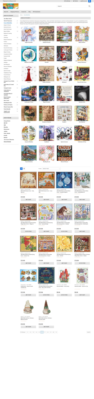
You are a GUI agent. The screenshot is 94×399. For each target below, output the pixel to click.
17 (44, 332)
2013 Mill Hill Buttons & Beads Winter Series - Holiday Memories (81, 191)
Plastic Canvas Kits (8, 107)
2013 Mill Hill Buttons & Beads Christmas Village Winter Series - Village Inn (28, 223)
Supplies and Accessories (7, 112)
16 (41, 332)
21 (56, 332)
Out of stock (28, 231)
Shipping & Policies (14, 11)
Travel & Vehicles (7, 74)
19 (50, 332)
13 (33, 332)
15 (39, 332)
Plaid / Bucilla (7, 133)
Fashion (5, 41)
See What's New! (8, 18)
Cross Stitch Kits (8, 23)
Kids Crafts (6, 100)
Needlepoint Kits (8, 102)
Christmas (6, 37)
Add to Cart (28, 199)
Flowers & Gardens (7, 43)
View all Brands (7, 141)
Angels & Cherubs (7, 25)
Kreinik (5, 135)
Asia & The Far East (7, 29)
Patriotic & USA (7, 56)
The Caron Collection (9, 139)
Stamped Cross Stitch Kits (9, 81)
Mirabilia (6, 127)
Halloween (6, 45)
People (5, 58)
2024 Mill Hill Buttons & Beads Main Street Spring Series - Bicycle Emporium (45, 256)
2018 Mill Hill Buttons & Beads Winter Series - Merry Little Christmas (46, 287)
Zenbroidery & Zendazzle (7, 90)
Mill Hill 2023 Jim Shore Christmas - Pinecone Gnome (45, 319)
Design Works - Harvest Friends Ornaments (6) (27, 287)
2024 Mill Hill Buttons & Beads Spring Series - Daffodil (64, 255)
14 (36, 332)
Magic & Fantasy (7, 52)
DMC (5, 125)
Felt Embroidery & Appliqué (8, 94)
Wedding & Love (7, 77)
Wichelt (5, 137)
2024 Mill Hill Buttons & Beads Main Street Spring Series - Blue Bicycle (81, 223)
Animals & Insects (7, 27)
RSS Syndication (36, 11)
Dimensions (6, 129)
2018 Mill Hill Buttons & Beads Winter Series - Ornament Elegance (63, 191)
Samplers (6, 62)
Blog (30, 11)
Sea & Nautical (7, 64)
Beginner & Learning (8, 33)
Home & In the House (8, 48)
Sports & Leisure (7, 70)
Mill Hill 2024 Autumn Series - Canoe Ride (45, 191)
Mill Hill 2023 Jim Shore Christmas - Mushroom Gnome (27, 319)
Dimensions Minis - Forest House (63, 286)
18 (47, 332)
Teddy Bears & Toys (7, 72)
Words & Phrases (7, 79)
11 (27, 332)
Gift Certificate (67, 1)
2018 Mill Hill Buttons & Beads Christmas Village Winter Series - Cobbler (82, 255)
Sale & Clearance (8, 20)
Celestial (5, 35)
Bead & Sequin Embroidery (7, 97)
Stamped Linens (7, 88)
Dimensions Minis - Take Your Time (81, 286)
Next (88, 332)
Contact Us (23, 11)
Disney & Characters (8, 39)
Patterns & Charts (8, 104)
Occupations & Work (8, 54)
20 (53, 332)
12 (30, 332)
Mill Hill (5, 123)
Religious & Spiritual (8, 60)
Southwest (6, 68)
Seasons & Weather (8, 66)
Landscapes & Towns (8, 50)
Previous (23, 332)
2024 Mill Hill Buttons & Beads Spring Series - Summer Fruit (28, 255)
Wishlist (76, 1)
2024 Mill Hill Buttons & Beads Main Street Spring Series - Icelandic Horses (63, 224)
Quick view (28, 187)
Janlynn (5, 131)
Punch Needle (7, 109)
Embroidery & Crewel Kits (9, 85)
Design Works (7, 121)
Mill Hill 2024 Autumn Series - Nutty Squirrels (27, 191)
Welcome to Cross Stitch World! (9, 1)
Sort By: (40, 168)
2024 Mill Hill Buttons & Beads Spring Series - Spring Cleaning (46, 223)
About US (6, 11)
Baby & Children (7, 31)
